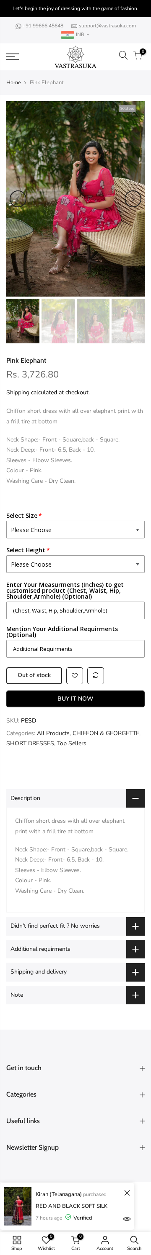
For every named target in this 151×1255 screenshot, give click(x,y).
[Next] (133, 198)
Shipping (17, 392)
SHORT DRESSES (30, 743)
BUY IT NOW (75, 699)
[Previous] (18, 198)
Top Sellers (71, 743)
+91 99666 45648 (44, 25)
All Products (53, 733)
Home (13, 82)
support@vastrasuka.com (107, 25)
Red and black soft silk (71, 1206)
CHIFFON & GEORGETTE (106, 733)
